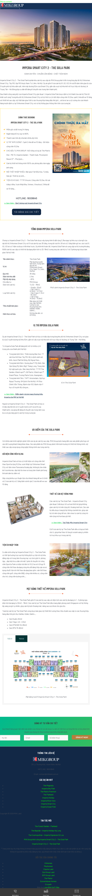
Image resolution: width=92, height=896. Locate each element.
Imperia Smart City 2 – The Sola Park (46, 844)
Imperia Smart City (48, 804)
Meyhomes (48, 866)
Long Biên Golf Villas (51, 887)
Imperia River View (48, 801)
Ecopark (48, 884)
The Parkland (48, 795)
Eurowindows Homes (48, 881)
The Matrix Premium (48, 792)
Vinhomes (48, 863)
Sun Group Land (48, 872)
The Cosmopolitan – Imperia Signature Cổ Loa (46, 835)
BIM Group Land (48, 875)
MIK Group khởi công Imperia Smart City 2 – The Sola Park (46, 839)
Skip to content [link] (6, 1)
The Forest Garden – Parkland (46, 826)
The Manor (48, 878)
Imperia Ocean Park (48, 807)
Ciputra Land (48, 869)
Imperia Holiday (48, 798)
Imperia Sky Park (48, 788)
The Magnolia (48, 785)
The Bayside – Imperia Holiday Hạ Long (46, 831)
